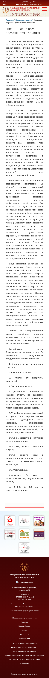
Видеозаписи (24, 638)
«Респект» (24, 663)
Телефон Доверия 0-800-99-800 (24, 647)
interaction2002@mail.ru (30, 4)
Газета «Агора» (25, 626)
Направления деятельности (24, 618)
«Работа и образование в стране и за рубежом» (24, 655)
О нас (24, 630)
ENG (5, 4)
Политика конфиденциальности (24, 610)
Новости (24, 622)
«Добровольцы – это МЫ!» (24, 651)
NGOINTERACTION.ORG (27, 674)
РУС (5, 1)
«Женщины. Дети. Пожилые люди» (24, 659)
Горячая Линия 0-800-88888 (25, 643)
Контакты (24, 634)
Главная (10, 19)
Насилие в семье (24, 19)
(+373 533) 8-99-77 (30, 1)
